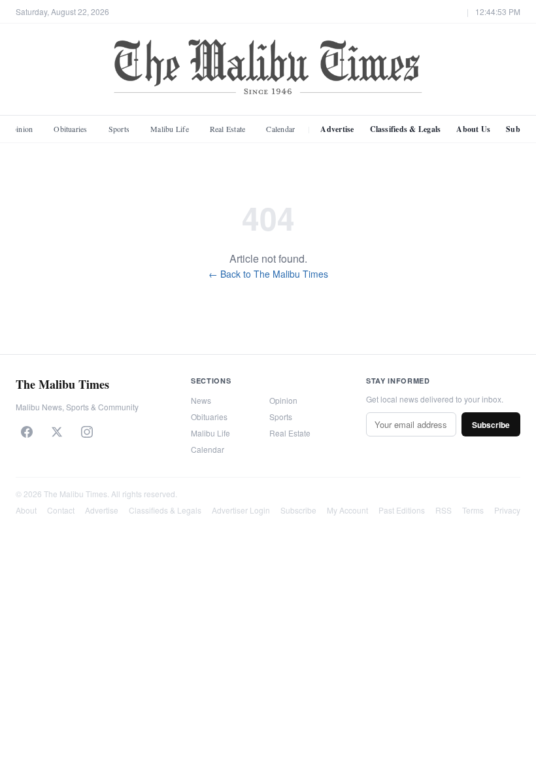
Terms (473, 510)
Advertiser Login (241, 510)
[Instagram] (87, 432)
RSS (443, 510)
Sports (119, 128)
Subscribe (491, 425)
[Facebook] (27, 432)
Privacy (507, 510)
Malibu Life (169, 128)
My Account (347, 510)
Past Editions (401, 510)
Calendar (280, 128)
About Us (473, 129)
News (201, 400)
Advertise (337, 129)
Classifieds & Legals (405, 129)
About (26, 510)
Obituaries (70, 128)
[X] (57, 432)
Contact (61, 510)
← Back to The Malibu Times (268, 273)
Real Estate (228, 128)
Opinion (283, 400)
